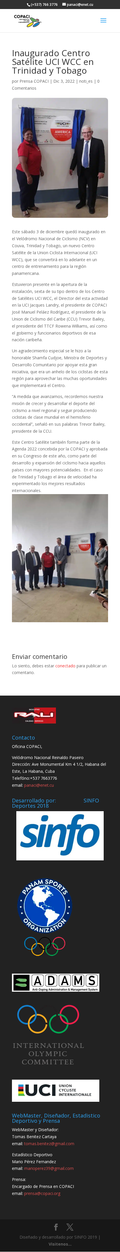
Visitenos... (60, 1244)
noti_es (86, 81)
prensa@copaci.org (42, 1193)
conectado (65, 666)
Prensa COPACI (34, 81)
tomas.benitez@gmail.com (49, 1143)
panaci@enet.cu (39, 785)
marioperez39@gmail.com (49, 1168)
